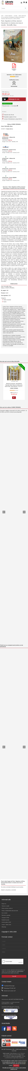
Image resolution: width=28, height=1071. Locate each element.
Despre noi (4, 903)
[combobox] (14, 8)
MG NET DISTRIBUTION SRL (16, 999)
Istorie (15, 15)
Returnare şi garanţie (6, 915)
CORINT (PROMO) (16, 124)
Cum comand (4, 913)
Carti (2, 15)
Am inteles (16, 1065)
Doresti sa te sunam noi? (10, 990)
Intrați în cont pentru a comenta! (8, 890)
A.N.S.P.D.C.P (5, 1003)
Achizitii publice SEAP (6, 922)
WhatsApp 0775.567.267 (10, 988)
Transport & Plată (5, 917)
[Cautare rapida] (25, 8)
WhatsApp (4, 926)
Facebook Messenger (9, 985)
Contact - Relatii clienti (6, 924)
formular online (12, 1015)
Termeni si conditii (5, 906)
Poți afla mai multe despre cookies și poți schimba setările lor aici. (14, 1068)
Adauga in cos (14, 99)
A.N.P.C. (11, 1008)
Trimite (13, 976)
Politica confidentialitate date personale (10, 910)
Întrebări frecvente (5, 919)
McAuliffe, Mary (11, 25)
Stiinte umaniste (8, 15)
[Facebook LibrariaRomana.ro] (4, 1030)
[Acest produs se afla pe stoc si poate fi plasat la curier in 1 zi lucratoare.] (17, 105)
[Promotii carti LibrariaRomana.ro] (9, 1030)
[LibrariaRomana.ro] (7, 4)
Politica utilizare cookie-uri (7, 908)
